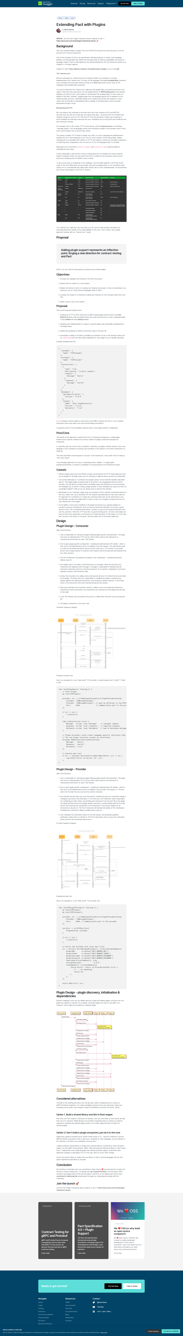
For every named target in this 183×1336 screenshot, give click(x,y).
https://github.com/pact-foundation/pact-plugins (88, 69)
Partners (41, 1321)
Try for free (124, 3)
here (103, 269)
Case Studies (70, 1305)
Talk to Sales (138, 3)
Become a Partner (45, 1324)
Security (68, 1308)
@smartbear (102, 1302)
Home (60, 18)
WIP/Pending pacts (108, 92)
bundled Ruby (113, 80)
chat (108, 1311)
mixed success (106, 126)
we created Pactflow (98, 1172)
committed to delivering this (67, 1176)
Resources (91, 3)
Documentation (71, 1311)
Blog (66, 18)
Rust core (98, 83)
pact (72, 18)
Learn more (103, 1332)
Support (101, 3)
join (104, 1311)
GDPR (67, 1302)
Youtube (100, 1307)
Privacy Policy (43, 1318)
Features (74, 3)
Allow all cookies (171, 1331)
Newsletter (69, 1318)
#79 (94, 421)
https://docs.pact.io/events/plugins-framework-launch (76, 41)
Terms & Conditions (45, 1314)
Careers (68, 1321)
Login (40, 1305)
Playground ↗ (111, 3)
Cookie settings (153, 1331)
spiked (68, 319)
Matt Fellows (69, 30)
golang (80, 319)
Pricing (82, 3)
